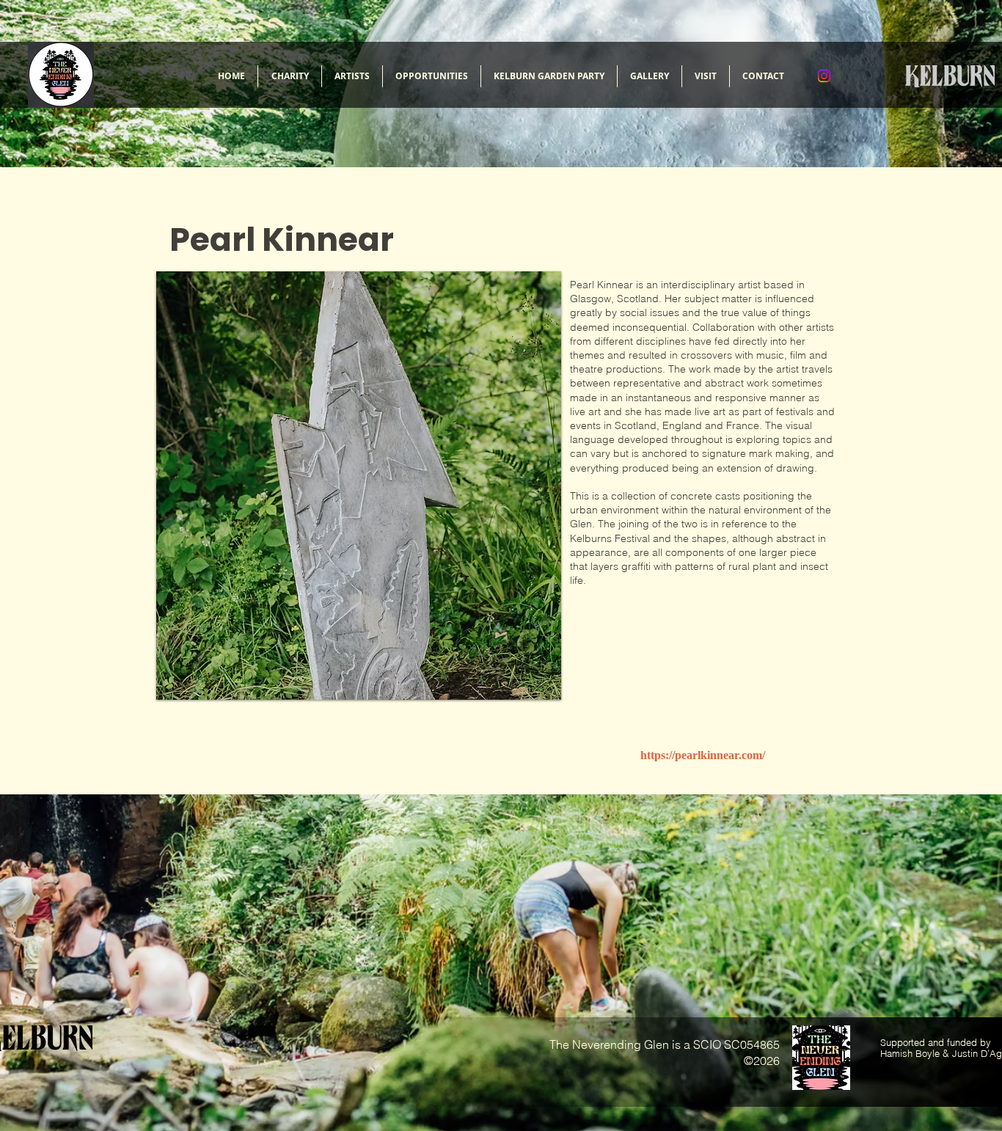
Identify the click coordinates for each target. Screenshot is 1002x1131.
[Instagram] (824, 75)
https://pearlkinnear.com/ (702, 755)
